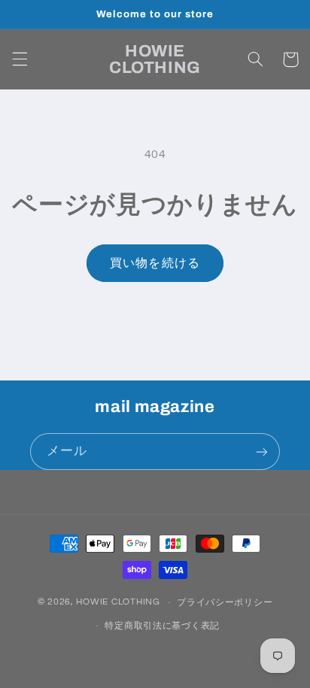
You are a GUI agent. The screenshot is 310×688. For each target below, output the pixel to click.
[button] (19, 59)
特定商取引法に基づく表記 (162, 626)
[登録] (262, 451)
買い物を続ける (154, 263)
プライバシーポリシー (224, 603)
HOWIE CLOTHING (118, 603)
